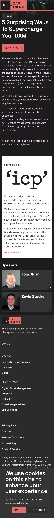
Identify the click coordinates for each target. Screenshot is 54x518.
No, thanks (38, 510)
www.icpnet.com (13, 251)
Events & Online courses (16, 362)
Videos (6, 372)
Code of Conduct (12, 449)
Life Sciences (9, 409)
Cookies (6, 431)
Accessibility (9, 443)
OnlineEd (7, 399)
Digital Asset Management (17, 388)
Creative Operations (13, 404)
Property (7, 393)
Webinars (7, 367)
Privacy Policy (10, 425)
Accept (19, 510)
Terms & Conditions (13, 437)
